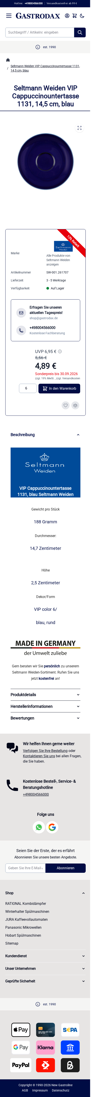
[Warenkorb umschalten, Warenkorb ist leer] (71, 15)
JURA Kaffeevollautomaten (26, 919)
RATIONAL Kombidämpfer (25, 904)
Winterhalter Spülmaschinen (27, 911)
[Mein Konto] (63, 15)
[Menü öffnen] (8, 15)
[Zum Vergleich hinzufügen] (72, 401)
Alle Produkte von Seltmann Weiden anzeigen (57, 256)
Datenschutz (59, 1090)
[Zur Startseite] (36, 15)
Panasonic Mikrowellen (23, 927)
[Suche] (76, 32)
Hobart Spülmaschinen (23, 935)
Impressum (38, 1090)
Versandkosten (68, 374)
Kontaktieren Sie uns (39, 756)
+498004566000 (36, 794)
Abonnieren (63, 868)
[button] (43, 893)
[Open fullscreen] (76, 127)
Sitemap (11, 943)
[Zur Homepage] (8, 60)
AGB (23, 1090)
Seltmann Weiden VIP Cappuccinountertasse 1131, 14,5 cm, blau (45, 68)
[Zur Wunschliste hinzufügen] (62, 401)
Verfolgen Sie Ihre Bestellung (45, 751)
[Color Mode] (78, 15)
